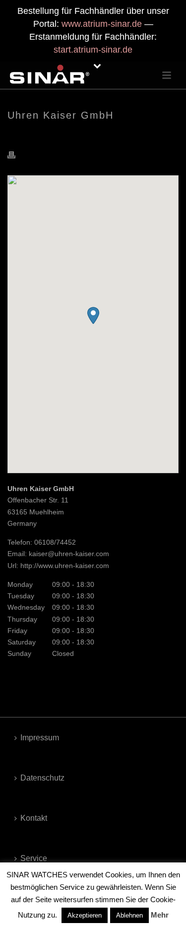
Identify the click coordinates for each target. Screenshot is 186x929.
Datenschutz (42, 778)
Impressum (39, 737)
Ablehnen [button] (129, 915)
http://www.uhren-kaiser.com (64, 566)
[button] (93, 315)
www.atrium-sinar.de (102, 24)
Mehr (160, 915)
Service (33, 858)
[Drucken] (16, 154)
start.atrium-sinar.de (93, 50)
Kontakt (33, 818)
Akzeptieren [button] (84, 915)
